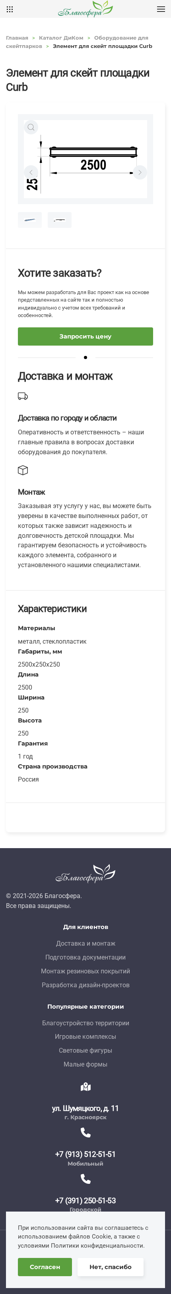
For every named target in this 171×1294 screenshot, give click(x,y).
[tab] (30, 220)
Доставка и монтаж (85, 943)
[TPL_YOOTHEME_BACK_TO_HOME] (85, 9)
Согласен (45, 1267)
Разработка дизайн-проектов (86, 985)
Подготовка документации (85, 957)
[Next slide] (140, 172)
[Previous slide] (31, 172)
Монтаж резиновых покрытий (85, 971)
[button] (161, 9)
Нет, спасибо (110, 1267)
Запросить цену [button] (85, 336)
